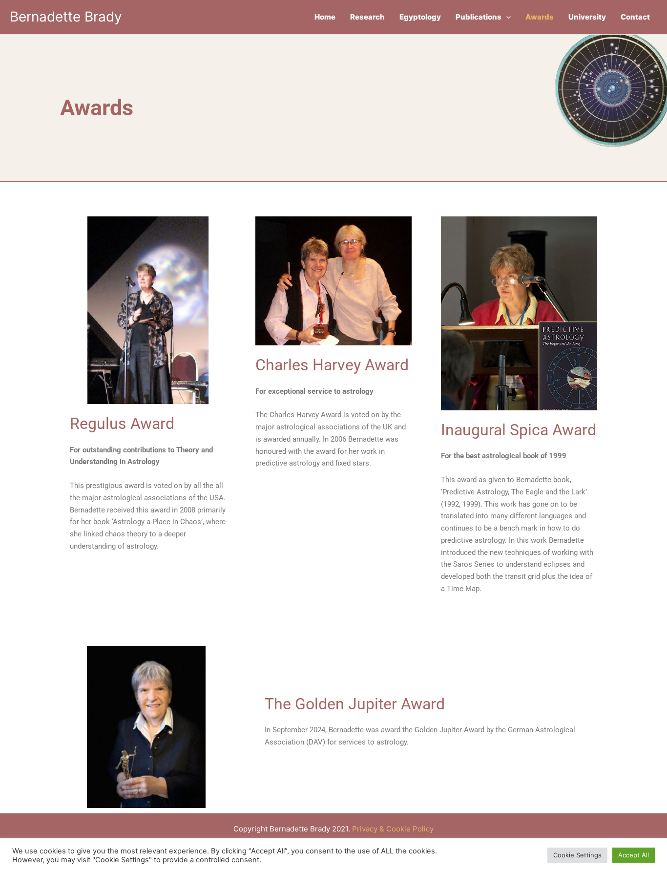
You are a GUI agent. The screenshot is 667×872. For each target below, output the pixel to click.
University (587, 16)
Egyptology (420, 16)
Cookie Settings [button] (577, 855)
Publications (478, 16)
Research (367, 16)
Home (324, 16)
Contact (635, 16)
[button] (506, 17)
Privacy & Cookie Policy (393, 828)
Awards (539, 16)
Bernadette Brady (66, 16)
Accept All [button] (633, 855)
